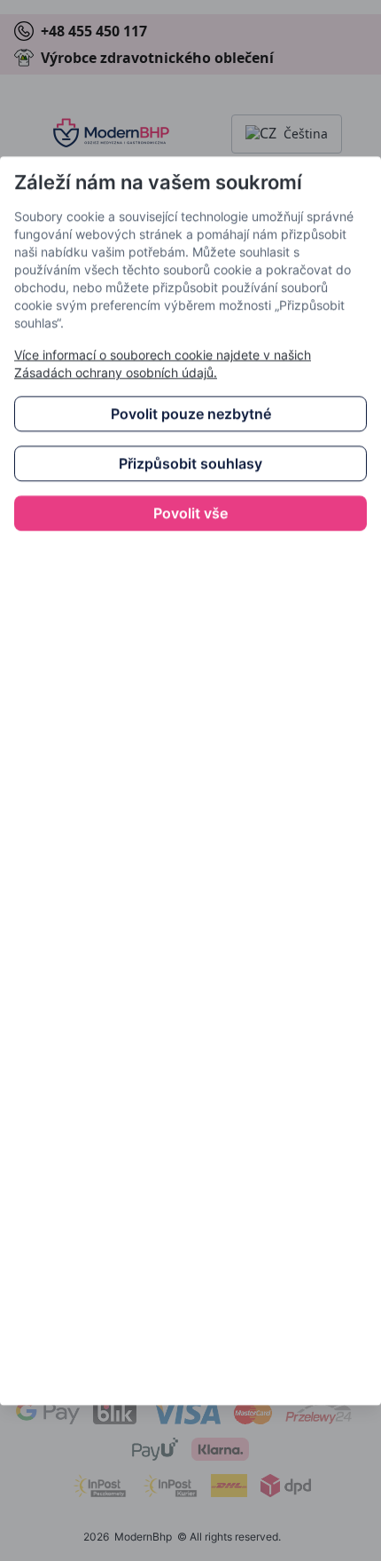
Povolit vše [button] (190, 513)
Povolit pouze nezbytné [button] (191, 413)
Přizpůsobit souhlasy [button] (190, 463)
